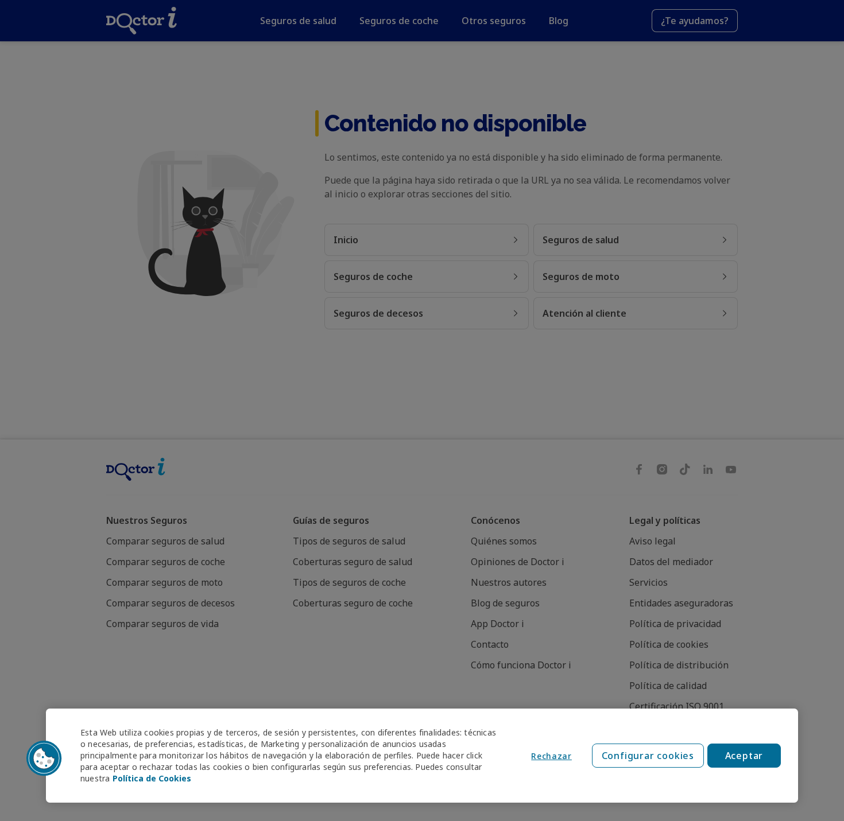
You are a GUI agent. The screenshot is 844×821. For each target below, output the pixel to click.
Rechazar (551, 755)
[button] (44, 758)
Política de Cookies (152, 778)
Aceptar (744, 755)
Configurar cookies (648, 755)
